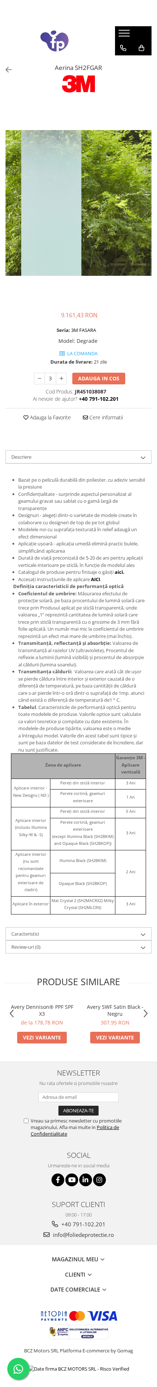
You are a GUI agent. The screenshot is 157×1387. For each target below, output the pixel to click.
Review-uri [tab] (26, 947)
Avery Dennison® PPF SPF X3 (42, 1010)
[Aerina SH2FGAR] (78, 203)
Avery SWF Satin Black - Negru (115, 1010)
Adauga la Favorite (49, 417)
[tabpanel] (78, 203)
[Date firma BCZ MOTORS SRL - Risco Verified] (78, 1368)
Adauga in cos (98, 378)
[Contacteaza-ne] (123, 48)
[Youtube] (71, 1180)
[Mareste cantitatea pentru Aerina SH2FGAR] (61, 378)
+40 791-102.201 (83, 1224)
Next (146, 210)
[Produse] (125, 35)
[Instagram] (99, 1180)
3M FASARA (83, 330)
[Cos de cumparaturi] (141, 48)
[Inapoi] (5, 70)
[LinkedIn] (85, 1180)
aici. (120, 572)
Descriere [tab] (21, 457)
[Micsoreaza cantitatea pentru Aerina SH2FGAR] (39, 378)
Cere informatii (105, 417)
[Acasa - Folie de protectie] (54, 41)
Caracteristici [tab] (25, 933)
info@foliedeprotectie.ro (82, 1234)
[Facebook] (57, 1180)
